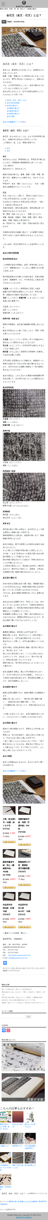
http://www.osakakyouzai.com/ (19, 955)
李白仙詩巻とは (30, 1165)
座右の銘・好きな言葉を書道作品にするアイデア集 (18, 1000)
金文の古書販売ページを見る (14, 122)
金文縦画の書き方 (13, 111)
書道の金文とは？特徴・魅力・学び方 (4, 1126)
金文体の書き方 (12, 105)
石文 (8, 151)
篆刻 (24, 968)
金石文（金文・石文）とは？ (17, 100)
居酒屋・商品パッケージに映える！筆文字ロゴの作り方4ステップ (23, 1003)
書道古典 (19, 968)
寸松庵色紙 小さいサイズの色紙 (5, 1167)
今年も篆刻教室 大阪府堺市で (30, 1147)
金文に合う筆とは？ (17, 1125)
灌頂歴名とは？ (17, 1146)
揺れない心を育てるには (30, 1125)
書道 (13, 968)
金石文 (41, 968)
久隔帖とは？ (4, 1146)
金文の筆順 (11, 116)
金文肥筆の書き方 (13, 114)
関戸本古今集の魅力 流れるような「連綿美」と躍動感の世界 (22, 997)
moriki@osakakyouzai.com (18, 958)
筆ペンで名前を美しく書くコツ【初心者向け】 (17, 989)
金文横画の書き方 (13, 108)
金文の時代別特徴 (13, 103)
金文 (8, 148)
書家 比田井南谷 (5, 1188)
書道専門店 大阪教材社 (24, 6)
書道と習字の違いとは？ (17, 1166)
